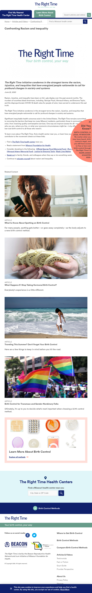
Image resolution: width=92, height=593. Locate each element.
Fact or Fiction (62, 562)
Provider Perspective (65, 569)
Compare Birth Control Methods (72, 548)
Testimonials (62, 558)
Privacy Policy (62, 580)
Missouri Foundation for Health (38, 145)
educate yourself (23, 159)
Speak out (11, 155)
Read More (64, 590)
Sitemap (60, 584)
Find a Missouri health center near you (46, 488)
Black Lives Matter (63, 151)
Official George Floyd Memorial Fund (51, 149)
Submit (89, 15)
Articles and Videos (20, 21)
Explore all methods (17, 457)
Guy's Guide (61, 566)
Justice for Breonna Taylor (44, 151)
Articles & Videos (65, 555)
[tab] (16, 14)
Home (7, 21)
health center (23, 142)
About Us (61, 576)
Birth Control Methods (49, 508)
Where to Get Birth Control (69, 533)
